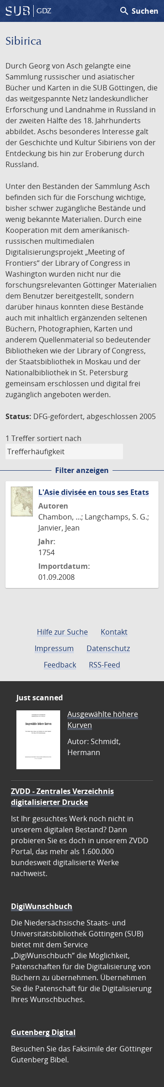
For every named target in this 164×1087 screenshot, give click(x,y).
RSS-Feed (104, 665)
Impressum (54, 648)
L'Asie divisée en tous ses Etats (93, 492)
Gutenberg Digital (43, 1032)
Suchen (139, 10)
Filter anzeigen (82, 470)
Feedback (60, 665)
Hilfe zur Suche (62, 632)
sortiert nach (59, 438)
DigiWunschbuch (41, 906)
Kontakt (114, 632)
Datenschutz (108, 648)
